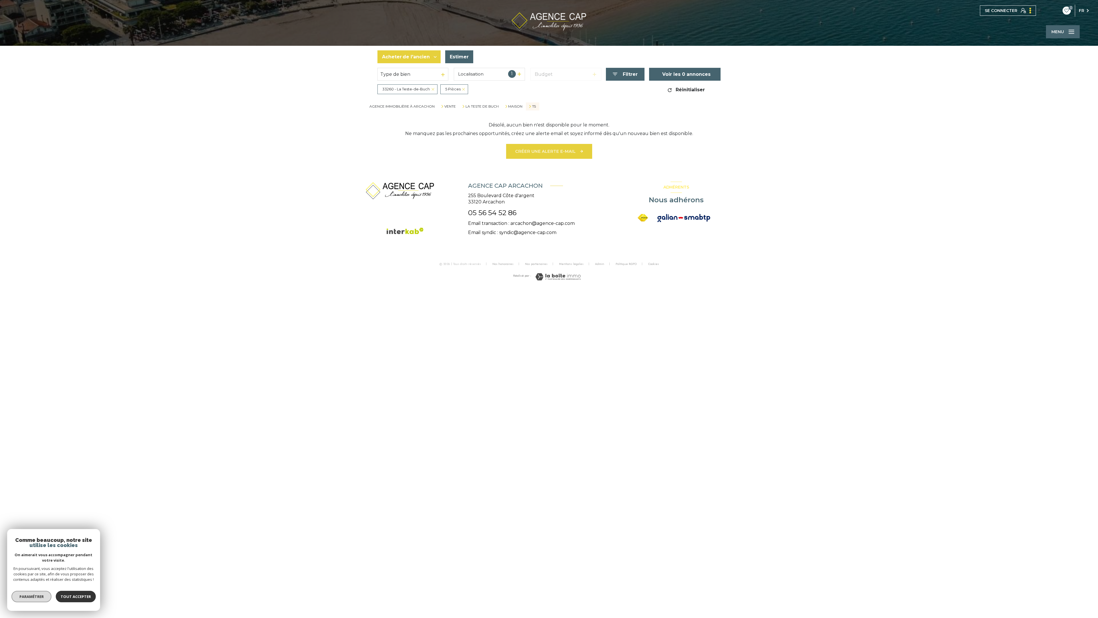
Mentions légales (571, 264)
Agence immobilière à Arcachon (402, 106)
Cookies (653, 264)
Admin (599, 264)
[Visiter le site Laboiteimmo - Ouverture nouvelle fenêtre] (558, 276)
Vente (450, 106)
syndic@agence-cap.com (527, 232)
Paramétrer (31, 596)
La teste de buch (482, 106)
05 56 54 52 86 (492, 213)
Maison (515, 106)
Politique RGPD (626, 264)
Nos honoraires (503, 264)
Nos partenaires (536, 264)
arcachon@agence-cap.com (542, 223)
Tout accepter (76, 596)
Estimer (459, 57)
